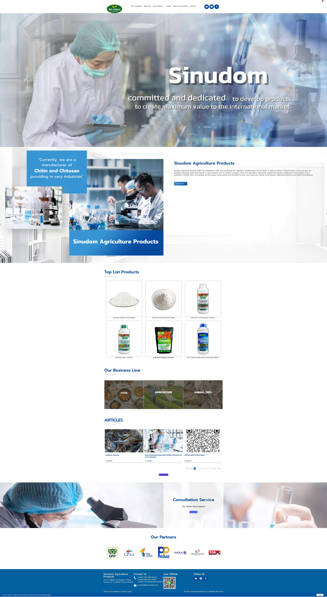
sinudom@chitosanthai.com (147, 585)
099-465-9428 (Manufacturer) (152, 582)
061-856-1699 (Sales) (149, 580)
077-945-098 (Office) (149, 578)
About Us (147, 6)
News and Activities (180, 6)
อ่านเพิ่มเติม (109, 461)
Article (168, 6)
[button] (24, 80)
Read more (181, 184)
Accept (320, 595)
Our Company (136, 6)
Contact (193, 6)
